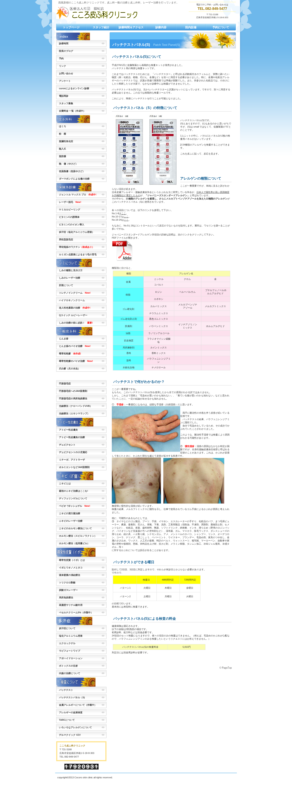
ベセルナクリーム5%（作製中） (76, 612)
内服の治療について (69, 673)
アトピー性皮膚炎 (68, 429)
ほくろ (62, 126)
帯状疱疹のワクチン (78, 247)
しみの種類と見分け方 (71, 270)
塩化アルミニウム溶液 (71, 635)
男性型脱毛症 (67, 239)
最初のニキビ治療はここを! (73, 491)
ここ (123, 213)
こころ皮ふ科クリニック (99, 12)
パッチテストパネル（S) (72, 697)
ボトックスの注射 (68, 665)
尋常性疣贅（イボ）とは (72, 560)
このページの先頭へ (226, 667)
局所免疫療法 (66, 597)
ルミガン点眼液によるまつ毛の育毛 (78, 254)
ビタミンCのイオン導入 (71, 224)
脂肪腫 (62, 156)
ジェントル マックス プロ (77, 194)
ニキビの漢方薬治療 (69, 513)
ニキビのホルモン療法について (75, 528)
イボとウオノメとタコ (71, 567)
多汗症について (67, 628)
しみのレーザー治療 (69, 277)
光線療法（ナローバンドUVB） (75, 406)
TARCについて (67, 720)
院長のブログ (66, 51)
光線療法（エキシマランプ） (74, 413)
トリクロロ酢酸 (67, 582)
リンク (62, 66)
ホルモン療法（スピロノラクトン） (78, 536)
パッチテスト (66, 690)
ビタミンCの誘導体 (69, 217)
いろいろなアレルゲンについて (75, 727)
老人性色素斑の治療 (74, 307)
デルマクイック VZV (70, 735)
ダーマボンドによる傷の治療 (74, 178)
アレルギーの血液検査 (71, 712)
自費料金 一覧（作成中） (72, 111)
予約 (61, 58)
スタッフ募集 (66, 103)
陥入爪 (62, 148)
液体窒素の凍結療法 (69, 575)
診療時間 (63, 43)
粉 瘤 (62, 133)
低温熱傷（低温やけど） (72, 171)
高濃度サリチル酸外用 (71, 605)
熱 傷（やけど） (68, 163)
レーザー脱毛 (70, 202)
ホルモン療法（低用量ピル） (74, 543)
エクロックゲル (67, 643)
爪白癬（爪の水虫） (69, 368)
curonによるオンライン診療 (74, 88)
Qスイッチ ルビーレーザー (73, 315)
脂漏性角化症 (66, 141)
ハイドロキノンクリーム (72, 300)
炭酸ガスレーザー (68, 590)
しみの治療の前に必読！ (76, 322)
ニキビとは (65, 483)
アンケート (65, 81)
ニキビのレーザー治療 (71, 521)
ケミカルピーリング (69, 209)
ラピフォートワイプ (69, 650)
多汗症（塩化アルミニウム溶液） (76, 232)
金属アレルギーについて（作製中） (78, 705)
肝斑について (66, 285)
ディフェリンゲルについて (73, 498)
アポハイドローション (71, 658)
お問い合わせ (66, 73)
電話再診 (63, 96)
